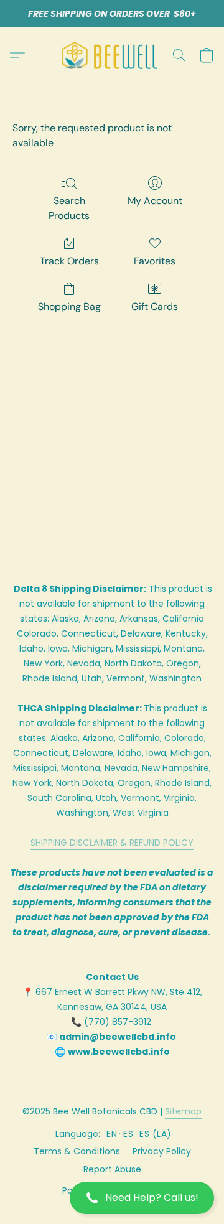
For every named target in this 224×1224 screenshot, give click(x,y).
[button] (112, 1198)
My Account (155, 200)
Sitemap (183, 1111)
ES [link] (128, 1134)
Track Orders (69, 261)
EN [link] (111, 1134)
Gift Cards (154, 306)
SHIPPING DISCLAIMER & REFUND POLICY (112, 842)
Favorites (154, 261)
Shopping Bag (69, 306)
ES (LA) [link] (155, 1134)
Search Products (69, 208)
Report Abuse (112, 1169)
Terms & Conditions (77, 1151)
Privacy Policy (162, 1151)
